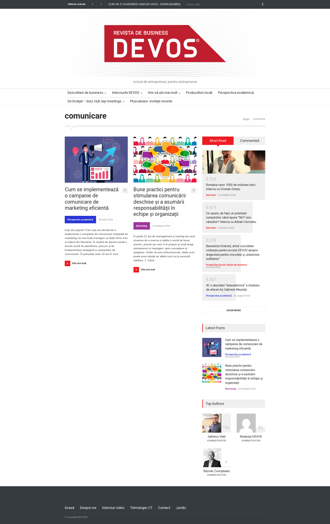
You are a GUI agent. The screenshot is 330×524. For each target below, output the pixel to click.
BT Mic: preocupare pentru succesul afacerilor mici (166, 4)
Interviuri (211, 195)
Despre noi (88, 508)
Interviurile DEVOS (125, 93)
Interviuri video (113, 508)
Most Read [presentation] (218, 141)
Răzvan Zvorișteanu (216, 471)
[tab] (218, 142)
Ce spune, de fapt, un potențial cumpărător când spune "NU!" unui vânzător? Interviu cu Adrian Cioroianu (231, 217)
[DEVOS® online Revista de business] (165, 70)
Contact (164, 508)
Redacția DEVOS (251, 436)
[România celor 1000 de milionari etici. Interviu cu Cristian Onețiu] (233, 162)
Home (246, 119)
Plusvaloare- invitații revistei (151, 101)
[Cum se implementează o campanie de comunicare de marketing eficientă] (96, 160)
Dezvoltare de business (85, 93)
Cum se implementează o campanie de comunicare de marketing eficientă (92, 198)
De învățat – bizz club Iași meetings (94, 101)
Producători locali (199, 93)
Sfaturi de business (236, 265)
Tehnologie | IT (141, 508)
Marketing (141, 226)
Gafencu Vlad (216, 436)
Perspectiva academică (236, 93)
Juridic (181, 508)
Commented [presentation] (249, 141)
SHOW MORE (233, 310)
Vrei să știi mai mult (162, 93)
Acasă (69, 508)
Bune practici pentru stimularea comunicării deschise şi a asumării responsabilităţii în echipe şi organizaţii (159, 201)
